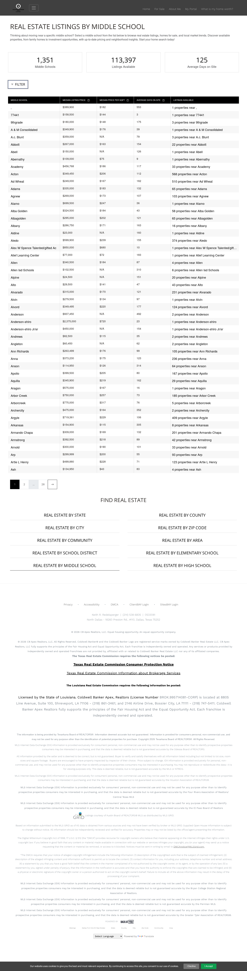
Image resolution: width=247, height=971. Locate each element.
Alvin (14, 299)
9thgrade (17, 122)
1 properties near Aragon (189, 388)
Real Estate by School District (64, 553)
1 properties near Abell (187, 152)
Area (171, 928)
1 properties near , (184, 107)
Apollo (15, 373)
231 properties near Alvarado (191, 292)
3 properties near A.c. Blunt (190, 137)
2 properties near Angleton (190, 344)
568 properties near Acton (189, 174)
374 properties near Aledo (189, 240)
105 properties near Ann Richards (194, 351)
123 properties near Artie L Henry (194, 462)
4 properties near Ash (186, 469)
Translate (149, 936)
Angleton (17, 344)
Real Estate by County (182, 515)
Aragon (15, 388)
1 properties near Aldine (188, 233)
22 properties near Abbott (189, 144)
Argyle (15, 417)
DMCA (114, 604)
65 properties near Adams (189, 188)
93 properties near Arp (187, 454)
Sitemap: (72, 928)
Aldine (15, 233)
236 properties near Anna (189, 358)
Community (158, 928)
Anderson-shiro (21, 321)
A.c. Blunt (17, 137)
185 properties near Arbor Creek (194, 395)
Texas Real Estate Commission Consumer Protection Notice (123, 664)
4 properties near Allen (187, 262)
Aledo (14, 240)
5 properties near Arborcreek (191, 403)
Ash (13, 469)
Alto (13, 284)
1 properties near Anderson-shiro (194, 321)
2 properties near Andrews (190, 336)
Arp (13, 454)
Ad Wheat (17, 181)
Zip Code (145, 928)
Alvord (15, 307)
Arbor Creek (19, 395)
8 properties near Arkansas (190, 425)
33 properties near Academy (191, 166)
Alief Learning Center (25, 255)
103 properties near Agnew (190, 196)
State (113, 928)
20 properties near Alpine (189, 277)
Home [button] (146, 9)
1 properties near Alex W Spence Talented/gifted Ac (204, 248)
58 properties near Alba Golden (193, 211)
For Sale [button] (159, 9)
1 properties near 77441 (188, 115)
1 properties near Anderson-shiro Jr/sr (197, 329)
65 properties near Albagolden (192, 218)
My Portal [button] (191, 9)
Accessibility (91, 604)
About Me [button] (175, 9)
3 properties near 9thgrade (190, 122)
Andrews (17, 336)
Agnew (15, 196)
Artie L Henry (20, 462)
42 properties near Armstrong (192, 440)
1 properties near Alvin (187, 299)
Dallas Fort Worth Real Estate (93, 928)
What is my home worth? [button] (217, 9)
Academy (17, 166)
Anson (15, 366)
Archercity (17, 410)
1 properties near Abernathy (191, 159)
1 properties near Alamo (188, 203)
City (134, 928)
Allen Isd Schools (22, 270)
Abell (14, 152)
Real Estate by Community (64, 540)
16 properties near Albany (189, 225)
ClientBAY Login (139, 604)
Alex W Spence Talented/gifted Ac (33, 248)
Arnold (15, 447)
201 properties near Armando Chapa (196, 432)
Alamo (15, 203)
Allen (14, 262)
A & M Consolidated (24, 129)
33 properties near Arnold (189, 447)
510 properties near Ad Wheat (192, 181)
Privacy (68, 604)
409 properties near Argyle (190, 417)
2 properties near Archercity (190, 410)
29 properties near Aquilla (189, 380)
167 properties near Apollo (190, 373)
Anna (14, 358)
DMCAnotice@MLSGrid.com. (189, 846)
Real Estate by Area (182, 540)
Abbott (15, 144)
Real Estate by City (64, 527)
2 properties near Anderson (190, 314)
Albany (15, 225)
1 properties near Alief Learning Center (198, 255)
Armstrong (18, 440)
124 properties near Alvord (190, 307)
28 (43, 484)
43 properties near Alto (187, 284)
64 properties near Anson (189, 366)
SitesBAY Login (169, 604)
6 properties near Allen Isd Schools (195, 270)
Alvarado (17, 292)
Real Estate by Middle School (64, 565)
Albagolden (18, 218)
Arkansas (17, 425)
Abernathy (18, 159)
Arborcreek (18, 403)
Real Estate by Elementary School (182, 553)
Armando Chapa (22, 432)
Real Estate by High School (182, 565)
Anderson (17, 314)
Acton (14, 174)
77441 (15, 115)
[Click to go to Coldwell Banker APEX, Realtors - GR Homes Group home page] (21, 7)
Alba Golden (19, 211)
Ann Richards (20, 351)
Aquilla (15, 380)
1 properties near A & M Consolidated (197, 129)
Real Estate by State (65, 515)
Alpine (15, 277)
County (124, 928)
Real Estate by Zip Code (182, 527)
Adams (15, 188)
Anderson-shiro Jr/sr (24, 329)
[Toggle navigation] (33, 8)
